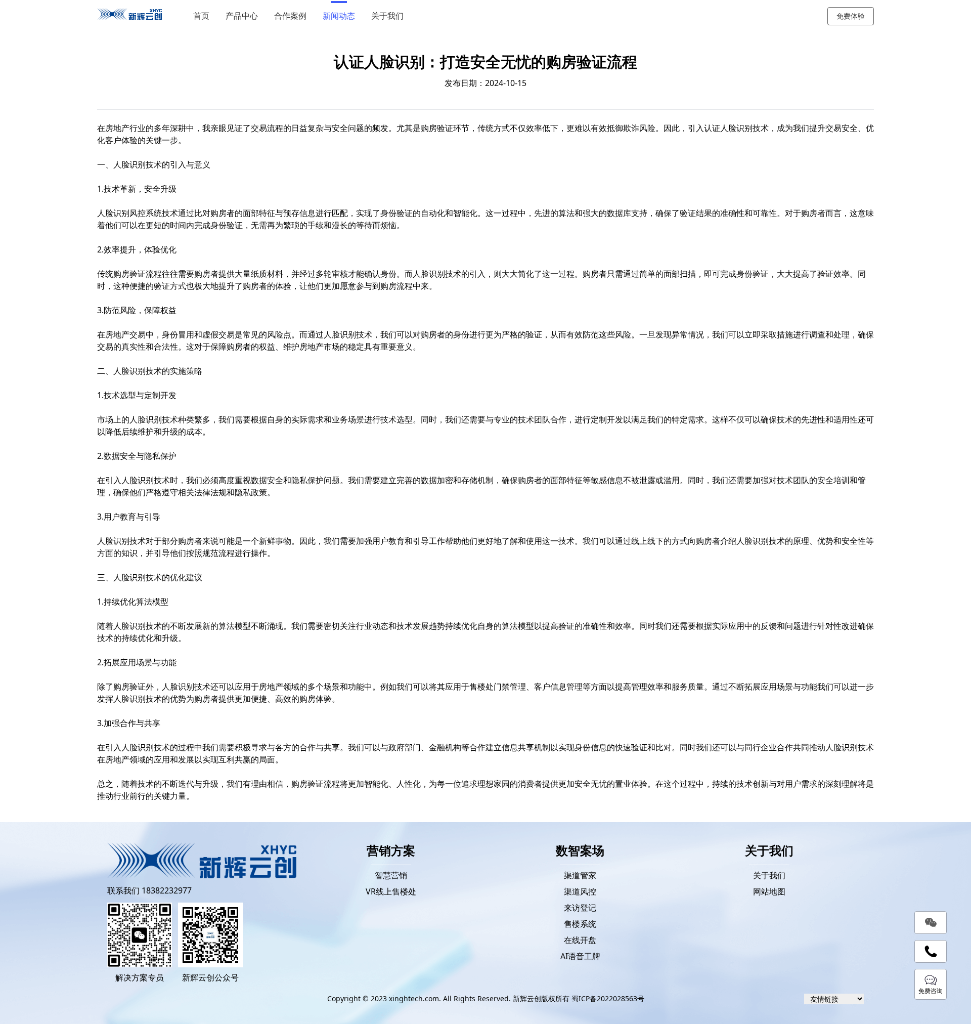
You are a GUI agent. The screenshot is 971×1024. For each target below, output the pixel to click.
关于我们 (387, 16)
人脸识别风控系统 (129, 213)
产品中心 (242, 16)
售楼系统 (580, 923)
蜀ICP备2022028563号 (607, 998)
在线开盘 (580, 940)
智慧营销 (391, 875)
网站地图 (769, 891)
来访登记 (580, 907)
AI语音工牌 (580, 956)
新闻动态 (339, 16)
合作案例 (290, 16)
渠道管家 (580, 875)
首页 (201, 16)
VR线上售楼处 (391, 891)
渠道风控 (580, 891)
